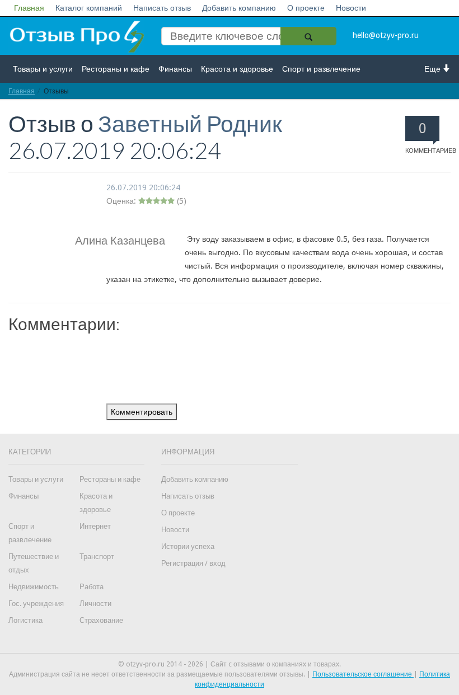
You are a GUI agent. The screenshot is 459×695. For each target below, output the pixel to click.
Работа (91, 587)
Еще (433, 68)
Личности (95, 603)
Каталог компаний (88, 7)
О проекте (306, 7)
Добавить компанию (239, 7)
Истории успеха (187, 546)
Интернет (95, 526)
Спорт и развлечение (321, 68)
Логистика (25, 620)
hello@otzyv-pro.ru (386, 35)
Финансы (175, 68)
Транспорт (96, 556)
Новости (351, 7)
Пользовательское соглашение (363, 674)
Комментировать (141, 411)
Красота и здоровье (237, 68)
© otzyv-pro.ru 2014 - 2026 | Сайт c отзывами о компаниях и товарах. (229, 664)
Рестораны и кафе (115, 68)
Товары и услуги (43, 68)
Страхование (101, 620)
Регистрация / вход (193, 563)
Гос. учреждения (36, 603)
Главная (29, 7)
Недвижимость (33, 587)
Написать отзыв (162, 7)
